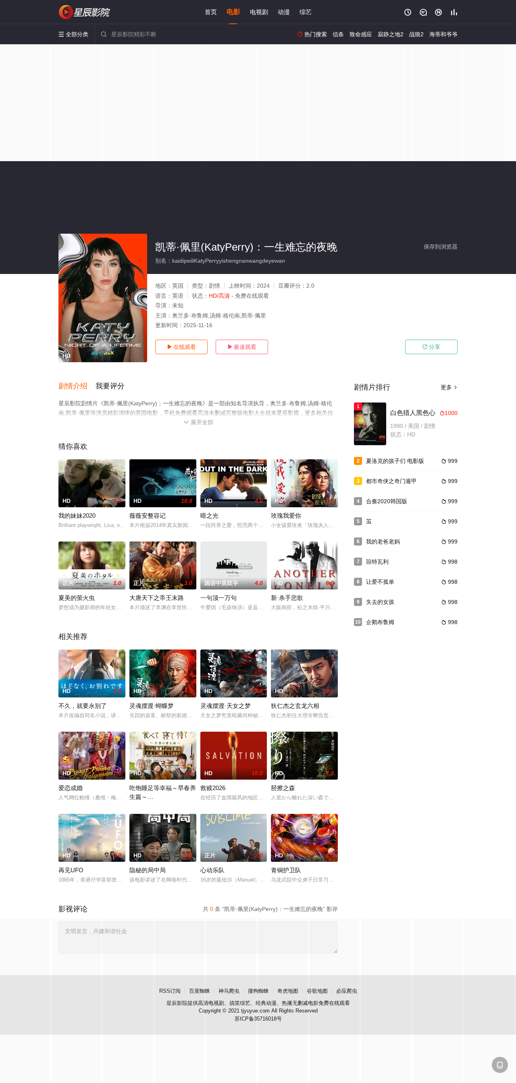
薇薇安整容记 (147, 515)
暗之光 (209, 515)
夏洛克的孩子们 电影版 (395, 461)
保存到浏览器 (441, 246)
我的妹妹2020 (77, 515)
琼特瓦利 (377, 561)
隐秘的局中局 (147, 870)
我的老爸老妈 (383, 541)
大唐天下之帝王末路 (156, 597)
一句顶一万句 (218, 597)
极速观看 (241, 347)
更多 (449, 387)
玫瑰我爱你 (286, 515)
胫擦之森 (283, 787)
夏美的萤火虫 (76, 597)
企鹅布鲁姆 (380, 622)
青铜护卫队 (286, 870)
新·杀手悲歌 (287, 597)
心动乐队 (212, 870)
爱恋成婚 (70, 787)
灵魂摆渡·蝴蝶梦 (151, 705)
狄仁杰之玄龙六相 (295, 705)
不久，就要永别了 (82, 705)
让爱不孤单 (380, 582)
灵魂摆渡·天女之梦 (225, 705)
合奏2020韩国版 (386, 501)
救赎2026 (212, 787)
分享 (431, 347)
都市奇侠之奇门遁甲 (391, 481)
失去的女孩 (380, 602)
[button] (77, 386)
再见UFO (70, 870)
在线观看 (181, 347)
